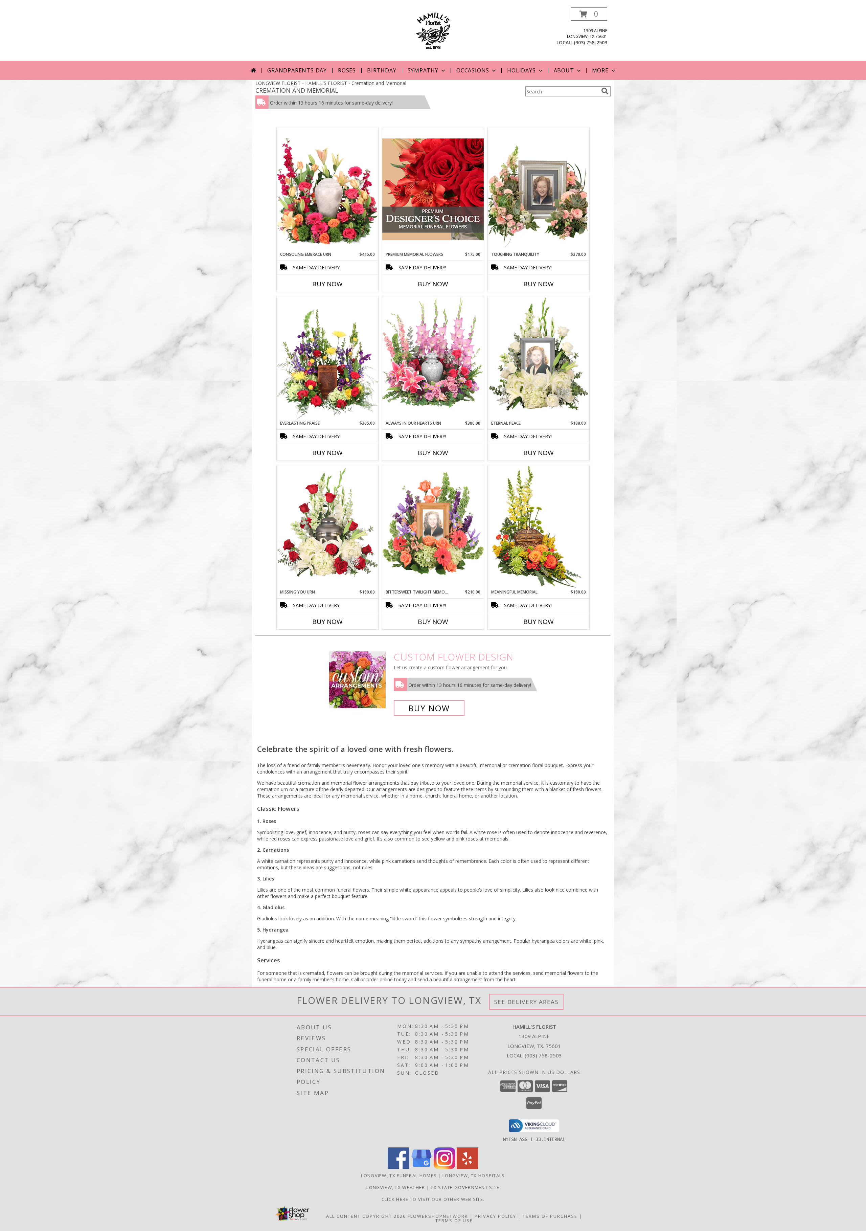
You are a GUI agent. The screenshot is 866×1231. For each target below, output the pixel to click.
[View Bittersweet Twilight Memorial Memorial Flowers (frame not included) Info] (433, 527)
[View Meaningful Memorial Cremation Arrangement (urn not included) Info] (538, 527)
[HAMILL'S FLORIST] (433, 30)
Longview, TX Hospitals (473, 1175)
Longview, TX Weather (395, 1187)
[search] (604, 91)
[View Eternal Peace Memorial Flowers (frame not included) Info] (538, 358)
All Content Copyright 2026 (366, 1216)
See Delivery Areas (526, 1002)
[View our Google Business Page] (421, 1167)
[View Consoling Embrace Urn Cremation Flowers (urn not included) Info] (327, 189)
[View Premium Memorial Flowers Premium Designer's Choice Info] (433, 189)
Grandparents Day (297, 70)
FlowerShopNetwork (438, 1216)
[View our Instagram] (444, 1167)
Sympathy (423, 70)
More (600, 70)
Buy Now (327, 283)
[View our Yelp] (467, 1167)
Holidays (521, 70)
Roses (347, 70)
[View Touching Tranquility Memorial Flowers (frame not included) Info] (538, 189)
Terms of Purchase (550, 1216)
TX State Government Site (465, 1187)
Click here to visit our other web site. (433, 1199)
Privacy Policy (495, 1216)
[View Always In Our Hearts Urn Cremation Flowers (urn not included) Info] (433, 358)
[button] (589, 14)
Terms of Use (454, 1220)
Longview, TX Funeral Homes (399, 1175)
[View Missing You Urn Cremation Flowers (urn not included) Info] (327, 527)
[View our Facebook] (398, 1167)
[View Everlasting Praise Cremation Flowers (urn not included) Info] (327, 358)
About (564, 70)
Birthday (381, 70)
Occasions (472, 70)
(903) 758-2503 (590, 42)
